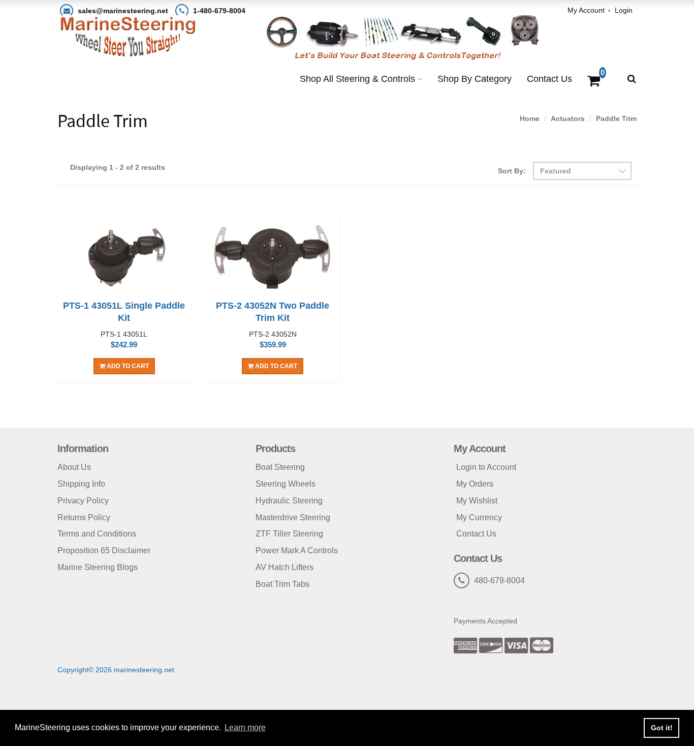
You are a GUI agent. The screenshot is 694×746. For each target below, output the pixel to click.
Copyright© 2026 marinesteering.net (115, 670)
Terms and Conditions (96, 533)
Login (624, 10)
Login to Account (486, 467)
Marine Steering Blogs (97, 567)
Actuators (568, 118)
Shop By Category (474, 79)
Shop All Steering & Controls (357, 79)
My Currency (479, 517)
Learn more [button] (245, 727)
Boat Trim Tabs (282, 584)
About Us (74, 467)
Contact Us (549, 79)
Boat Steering (280, 467)
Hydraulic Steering (289, 500)
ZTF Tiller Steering (289, 533)
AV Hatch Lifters (284, 567)
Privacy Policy (83, 500)
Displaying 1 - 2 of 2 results (117, 167)
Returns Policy (83, 517)
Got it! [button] (662, 728)
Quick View (124, 256)
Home (530, 118)
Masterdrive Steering (293, 517)
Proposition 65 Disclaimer (103, 550)
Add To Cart (127, 366)
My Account (586, 10)
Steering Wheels (286, 484)
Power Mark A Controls (297, 550)
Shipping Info (81, 484)
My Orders (474, 484)
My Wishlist (476, 500)
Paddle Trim (616, 118)
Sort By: (512, 171)
